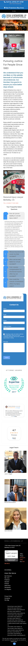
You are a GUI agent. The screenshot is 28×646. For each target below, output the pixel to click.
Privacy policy (14, 641)
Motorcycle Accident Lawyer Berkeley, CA (16, 635)
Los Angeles (7, 589)
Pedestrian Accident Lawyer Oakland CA (16, 609)
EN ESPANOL (7, 570)
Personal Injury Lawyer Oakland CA (14, 606)
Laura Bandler (8, 531)
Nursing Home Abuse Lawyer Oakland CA (16, 621)
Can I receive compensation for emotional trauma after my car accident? (15, 271)
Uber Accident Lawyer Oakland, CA (14, 628)
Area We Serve (10, 573)
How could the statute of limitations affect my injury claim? (16, 282)
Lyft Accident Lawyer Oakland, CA (14, 626)
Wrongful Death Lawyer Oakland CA (15, 620)
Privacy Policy (8, 596)
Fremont (6, 583)
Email (5, 314)
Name (5, 308)
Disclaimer (7, 598)
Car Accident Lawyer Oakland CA (14, 616)
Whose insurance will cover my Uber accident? (16, 254)
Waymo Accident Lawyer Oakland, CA (15, 630)
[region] (14, 25)
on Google (17, 407)
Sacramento (7, 587)
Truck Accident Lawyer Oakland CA (15, 614)
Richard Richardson (10, 502)
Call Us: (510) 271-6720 (14, 2)
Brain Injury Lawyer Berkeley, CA (14, 631)
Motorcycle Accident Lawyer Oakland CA (16, 613)
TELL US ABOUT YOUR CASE (10, 203)
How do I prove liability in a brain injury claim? (15, 216)
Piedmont (7, 580)
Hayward (6, 581)
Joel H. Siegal (8, 474)
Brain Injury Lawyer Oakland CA (14, 611)
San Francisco (8, 576)
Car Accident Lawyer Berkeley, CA (14, 633)
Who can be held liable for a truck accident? (15, 262)
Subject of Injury (7, 326)
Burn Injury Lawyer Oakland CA (13, 618)
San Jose (6, 578)
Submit (6, 357)
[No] (26, 641)
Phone (5, 320)
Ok (14, 643)
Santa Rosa (7, 585)
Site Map (6, 600)
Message (6, 341)
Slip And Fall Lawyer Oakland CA (14, 608)
